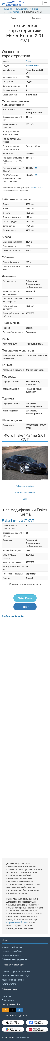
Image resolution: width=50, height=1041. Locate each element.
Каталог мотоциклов (11, 955)
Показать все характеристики (25, 584)
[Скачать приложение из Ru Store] (37, 1022)
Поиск (13, 18)
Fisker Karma (13, 11)
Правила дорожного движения (16, 971)
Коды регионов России (13, 979)
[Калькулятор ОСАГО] (35, 175)
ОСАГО (42, 187)
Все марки (36, 18)
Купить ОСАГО (9, 983)
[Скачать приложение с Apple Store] (13, 1022)
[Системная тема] (19, 1010)
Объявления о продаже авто (15, 959)
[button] (5, 463)
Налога (34, 187)
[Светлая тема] (5, 1010)
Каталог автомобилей (12, 951)
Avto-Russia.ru (22, 1037)
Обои (25, 498)
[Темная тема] (12, 1010)
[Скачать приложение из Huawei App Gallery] (37, 1029)
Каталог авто (22, 8)
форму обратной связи (17, 922)
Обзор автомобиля (25, 486)
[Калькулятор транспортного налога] (35, 167)
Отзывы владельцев (25, 492)
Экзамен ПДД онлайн (12, 946)
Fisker (35, 8)
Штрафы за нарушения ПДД (15, 975)
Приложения (8, 1000)
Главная (8, 8)
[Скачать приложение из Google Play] (13, 1029)
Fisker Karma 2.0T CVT (18, 520)
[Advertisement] (25, 737)
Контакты (6, 996)
